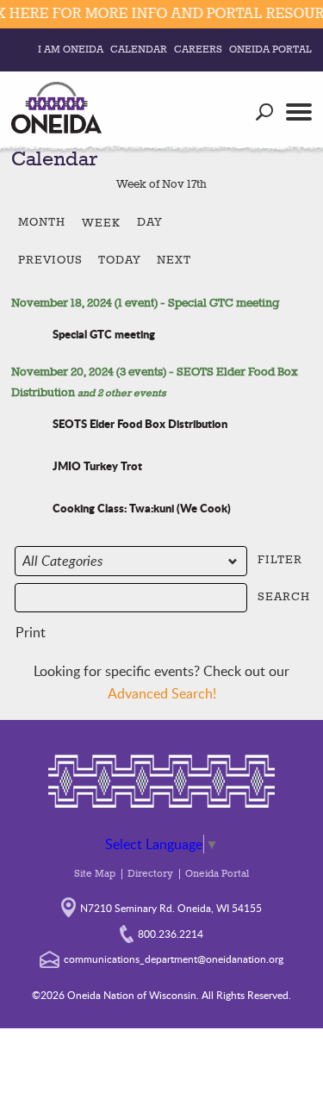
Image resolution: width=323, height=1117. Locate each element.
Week (101, 223)
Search (283, 595)
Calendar (138, 50)
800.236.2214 (170, 933)
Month (41, 222)
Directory (150, 874)
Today (119, 260)
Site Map (94, 874)
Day (150, 222)
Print (30, 634)
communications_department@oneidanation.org (173, 958)
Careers (198, 50)
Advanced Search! (162, 693)
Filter (283, 558)
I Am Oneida (70, 50)
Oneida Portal (270, 50)
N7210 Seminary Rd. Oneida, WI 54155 (171, 908)
